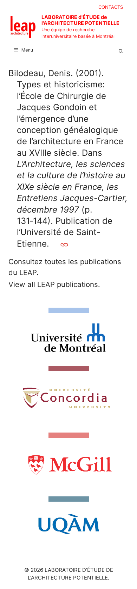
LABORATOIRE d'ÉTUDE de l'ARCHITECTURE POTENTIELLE (80, 20)
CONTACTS (110, 7)
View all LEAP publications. (54, 284)
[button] (121, 50)
